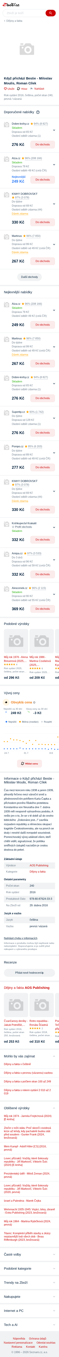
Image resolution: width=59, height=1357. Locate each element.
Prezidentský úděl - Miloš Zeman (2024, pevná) (27, 1175)
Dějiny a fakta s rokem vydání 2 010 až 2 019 (27, 1092)
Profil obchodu (23, 526)
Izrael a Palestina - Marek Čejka (22, 1200)
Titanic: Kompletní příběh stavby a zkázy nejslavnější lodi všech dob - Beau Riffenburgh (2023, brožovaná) (27, 1236)
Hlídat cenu (31, 763)
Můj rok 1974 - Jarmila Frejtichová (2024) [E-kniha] (27, 1118)
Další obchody (29, 277)
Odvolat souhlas (46, 1342)
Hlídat (24, 89)
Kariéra (43, 1346)
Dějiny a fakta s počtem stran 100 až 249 (27, 1081)
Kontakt (30, 1346)
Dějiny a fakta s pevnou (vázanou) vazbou (28, 1072)
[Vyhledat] (51, 13)
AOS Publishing (39, 865)
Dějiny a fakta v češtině (17, 1064)
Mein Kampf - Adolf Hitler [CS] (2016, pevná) (25, 1148)
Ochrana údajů (37, 1338)
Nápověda (19, 1338)
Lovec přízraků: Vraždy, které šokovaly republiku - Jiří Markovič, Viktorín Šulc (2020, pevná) (26, 1188)
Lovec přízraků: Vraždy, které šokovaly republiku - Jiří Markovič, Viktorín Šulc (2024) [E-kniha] (26, 1161)
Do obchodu (43, 144)
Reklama (17, 1346)
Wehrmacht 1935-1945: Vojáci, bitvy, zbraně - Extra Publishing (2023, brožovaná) (29, 1211)
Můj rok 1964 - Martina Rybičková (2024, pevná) (27, 1223)
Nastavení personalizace (18, 1342)
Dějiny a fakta (14, 20)
